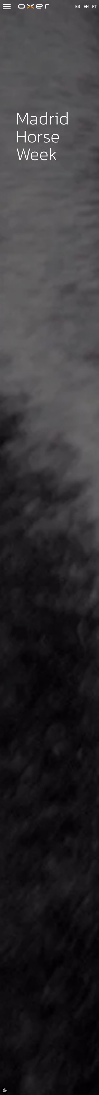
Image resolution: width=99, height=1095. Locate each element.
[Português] (92, 6)
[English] (83, 6)
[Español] (75, 6)
